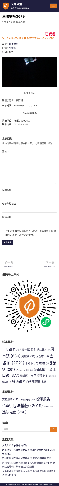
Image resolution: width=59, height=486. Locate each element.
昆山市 (20, 370)
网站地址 (6, 217)
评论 (5, 151)
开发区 (44, 363)
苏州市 (53, 376)
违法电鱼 (14, 412)
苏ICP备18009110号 (46, 484)
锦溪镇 (21, 381)
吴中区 (12, 48)
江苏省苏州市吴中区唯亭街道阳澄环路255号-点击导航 (28, 38)
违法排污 (48, 407)
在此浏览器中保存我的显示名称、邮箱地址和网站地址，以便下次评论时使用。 (30, 233)
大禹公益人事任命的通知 (14, 445)
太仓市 (42, 356)
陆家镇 (39, 381)
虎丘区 (6, 382)
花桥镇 (41, 375)
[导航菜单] (53, 6)
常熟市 (31, 363)
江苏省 (30, 370)
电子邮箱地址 (9, 203)
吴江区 (43, 349)
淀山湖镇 (43, 369)
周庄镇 (28, 356)
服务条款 (36, 484)
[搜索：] (29, 429)
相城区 (26, 375)
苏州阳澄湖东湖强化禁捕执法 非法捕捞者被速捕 (26, 458)
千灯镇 (11, 349)
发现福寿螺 (27, 399)
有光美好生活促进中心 (24, 484)
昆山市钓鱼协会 (11, 484)
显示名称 (6, 189)
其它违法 (10, 399)
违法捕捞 (13, 44)
